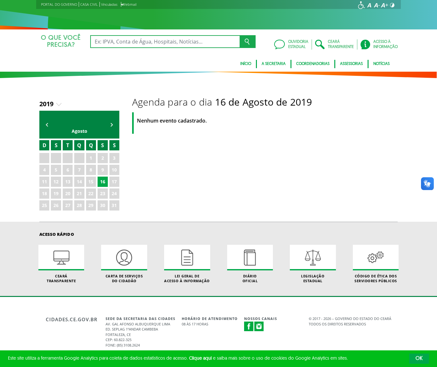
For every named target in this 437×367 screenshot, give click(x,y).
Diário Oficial (250, 278)
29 (90, 205)
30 (102, 205)
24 (114, 193)
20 (67, 193)
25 (44, 205)
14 (79, 182)
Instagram (259, 326)
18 (44, 193)
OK (419, 358)
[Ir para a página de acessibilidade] (361, 5)
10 (114, 170)
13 (67, 182)
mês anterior (47, 125)
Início (245, 64)
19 (56, 193)
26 (56, 205)
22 (90, 193)
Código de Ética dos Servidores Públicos (375, 278)
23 (102, 193)
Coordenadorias (313, 64)
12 (56, 182)
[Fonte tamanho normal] (369, 5)
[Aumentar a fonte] (384, 5)
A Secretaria (274, 64)
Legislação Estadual (312, 278)
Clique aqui (200, 358)
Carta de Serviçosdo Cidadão (124, 278)
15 (90, 182)
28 (79, 205)
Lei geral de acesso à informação (187, 278)
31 (114, 205)
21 (79, 193)
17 (114, 182)
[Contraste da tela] (392, 5)
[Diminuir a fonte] (377, 5)
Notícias (381, 64)
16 (102, 182)
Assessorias (351, 64)
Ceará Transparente (61, 278)
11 (44, 182)
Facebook (249, 326)
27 (67, 205)
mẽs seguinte (111, 125)
